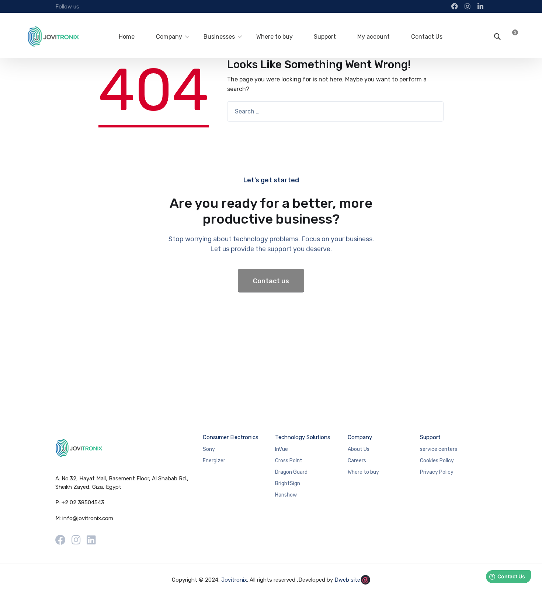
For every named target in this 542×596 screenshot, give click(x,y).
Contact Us (426, 36)
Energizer (214, 460)
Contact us (271, 281)
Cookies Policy (437, 460)
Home (127, 36)
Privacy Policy (437, 472)
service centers (438, 449)
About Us (358, 449)
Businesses (219, 36)
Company (169, 36)
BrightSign (287, 483)
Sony (209, 449)
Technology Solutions (302, 437)
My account (373, 36)
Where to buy (274, 36)
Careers (357, 460)
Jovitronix (234, 579)
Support (325, 36)
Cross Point (288, 460)
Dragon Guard (291, 472)
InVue (281, 449)
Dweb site (347, 579)
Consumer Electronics (230, 437)
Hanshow (286, 495)
